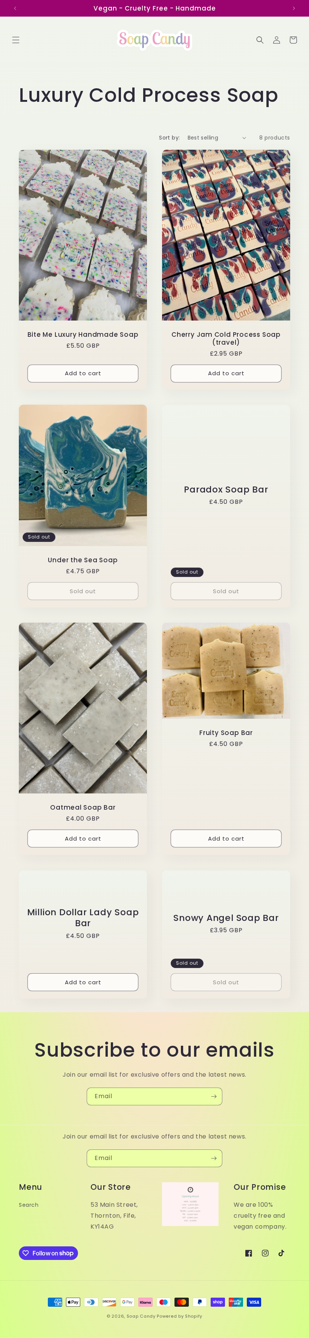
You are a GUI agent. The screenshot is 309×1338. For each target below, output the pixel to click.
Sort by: (169, 137)
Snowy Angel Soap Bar (226, 917)
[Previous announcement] (15, 8)
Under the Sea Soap (83, 561)
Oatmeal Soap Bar (82, 808)
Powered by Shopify (179, 1316)
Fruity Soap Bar (226, 733)
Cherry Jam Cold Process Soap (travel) (226, 339)
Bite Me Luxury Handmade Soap (83, 335)
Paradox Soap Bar (226, 489)
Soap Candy (141, 1316)
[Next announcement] (294, 8)
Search (29, 1205)
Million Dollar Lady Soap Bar (83, 918)
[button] (16, 40)
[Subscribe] (213, 1096)
